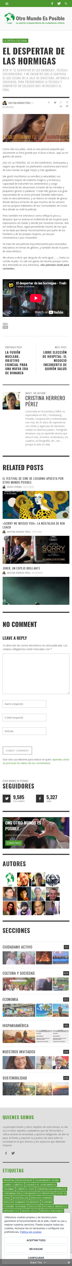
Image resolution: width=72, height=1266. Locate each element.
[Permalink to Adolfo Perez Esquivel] (38, 908)
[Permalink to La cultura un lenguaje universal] (19, 984)
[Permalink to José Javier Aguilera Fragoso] (53, 893)
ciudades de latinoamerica (41, 1184)
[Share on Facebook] (48, 102)
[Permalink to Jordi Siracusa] (24, 879)
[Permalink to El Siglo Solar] (44, 1088)
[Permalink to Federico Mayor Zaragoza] (38, 879)
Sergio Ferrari (14, 487)
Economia (10, 999)
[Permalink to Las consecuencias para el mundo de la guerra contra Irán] (44, 957)
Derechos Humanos (42, 1197)
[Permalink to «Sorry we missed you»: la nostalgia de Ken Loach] (36, 550)
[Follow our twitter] (6, 798)
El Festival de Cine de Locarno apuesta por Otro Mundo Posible (33, 480)
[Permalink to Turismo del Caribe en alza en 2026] (44, 1010)
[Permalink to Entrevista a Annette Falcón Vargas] (19, 1062)
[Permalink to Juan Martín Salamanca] (24, 908)
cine (5, 327)
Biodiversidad (25, 1180)
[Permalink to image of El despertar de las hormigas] (36, 127)
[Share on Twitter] (55, 102)
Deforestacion (20, 1197)
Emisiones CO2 (11, 1211)
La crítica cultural (15, 40)
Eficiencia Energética (55, 1206)
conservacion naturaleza (51, 1189)
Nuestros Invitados (19, 1051)
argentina (9, 1180)
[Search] (7, 3)
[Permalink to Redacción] (10, 879)
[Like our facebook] (40, 798)
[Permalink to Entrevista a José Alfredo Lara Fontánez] (61, 1062)
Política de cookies (30, 1231)
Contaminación (12, 1193)
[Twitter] (58, 3)
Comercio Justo (25, 1189)
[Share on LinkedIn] (61, 106)
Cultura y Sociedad (19, 973)
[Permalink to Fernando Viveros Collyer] (38, 893)
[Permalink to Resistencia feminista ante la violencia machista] (19, 957)
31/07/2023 (28, 487)
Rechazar (36, 1248)
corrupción (47, 1193)
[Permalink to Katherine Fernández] (10, 908)
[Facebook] (52, 3)
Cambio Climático (13, 1184)
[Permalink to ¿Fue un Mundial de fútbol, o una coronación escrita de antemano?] (61, 984)
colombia (8, 1189)
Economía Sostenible (15, 1206)
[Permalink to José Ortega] (53, 908)
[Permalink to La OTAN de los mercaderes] (61, 957)
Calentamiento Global (47, 1180)
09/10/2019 (37, 572)
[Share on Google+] (61, 102)
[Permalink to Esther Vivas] (24, 893)
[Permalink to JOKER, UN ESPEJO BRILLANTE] (36, 591)
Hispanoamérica (16, 1025)
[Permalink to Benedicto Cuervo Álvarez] (10, 893)
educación (35, 1206)
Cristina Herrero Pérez (19, 531)
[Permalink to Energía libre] (19, 1088)
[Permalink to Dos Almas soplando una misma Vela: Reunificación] (19, 1036)
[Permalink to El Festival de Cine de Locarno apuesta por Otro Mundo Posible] (36, 505)
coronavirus (30, 1193)
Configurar (36, 1257)
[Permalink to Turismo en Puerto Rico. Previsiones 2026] (61, 1010)
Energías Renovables (51, 1211)
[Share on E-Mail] (67, 106)
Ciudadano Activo (17, 947)
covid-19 (61, 1193)
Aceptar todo (36, 1240)
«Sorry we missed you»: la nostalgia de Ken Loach (34, 525)
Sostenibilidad (15, 1078)
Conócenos (14, 843)
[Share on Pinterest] (67, 102)
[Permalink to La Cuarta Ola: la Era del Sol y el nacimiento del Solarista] (61, 1088)
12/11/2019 (37, 531)
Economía (47, 1202)
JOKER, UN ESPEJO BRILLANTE (21, 568)
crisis (6, 1197)
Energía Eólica (29, 1211)
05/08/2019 (8, 107)
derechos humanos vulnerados (21, 1202)
